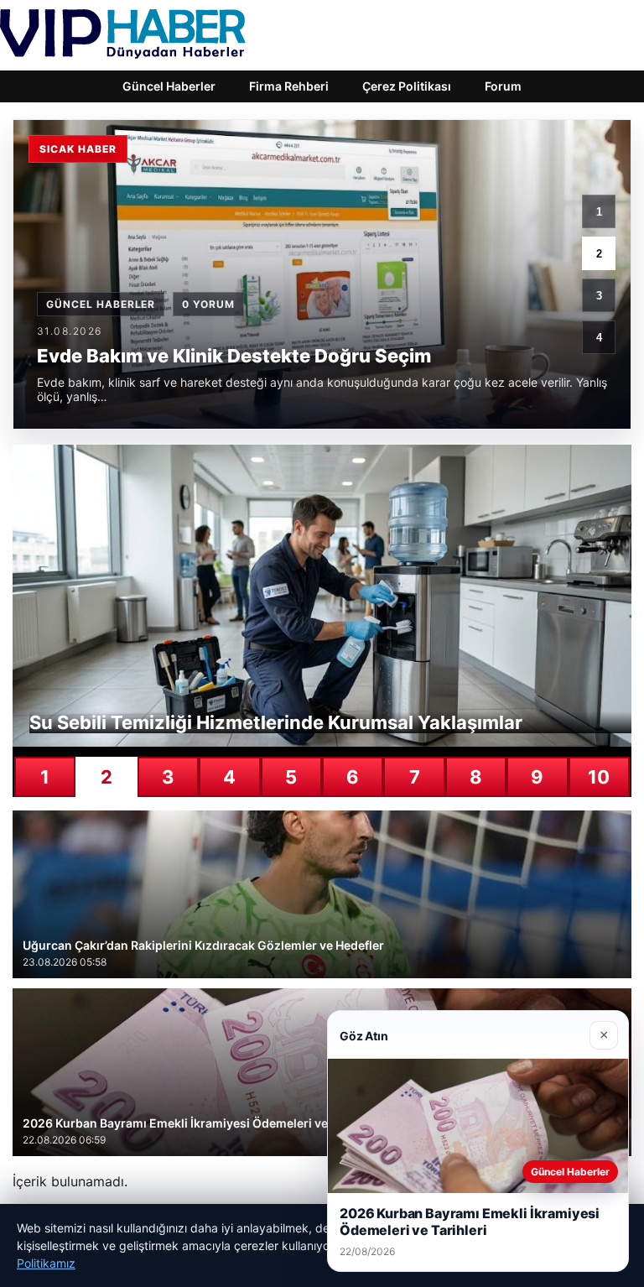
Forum (503, 86)
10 (599, 777)
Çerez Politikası (406, 86)
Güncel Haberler (169, 86)
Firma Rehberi (289, 86)
